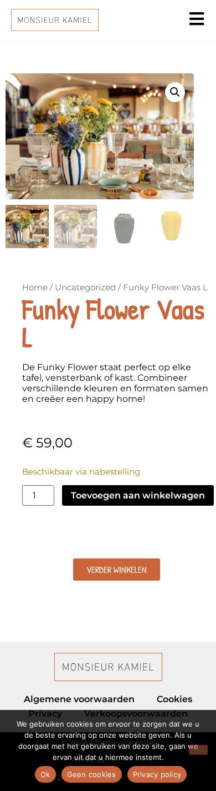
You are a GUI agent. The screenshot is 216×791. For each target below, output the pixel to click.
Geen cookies (91, 774)
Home (35, 288)
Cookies (174, 699)
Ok (45, 774)
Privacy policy (157, 774)
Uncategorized (85, 288)
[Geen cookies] (198, 750)
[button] (175, 92)
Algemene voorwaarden (79, 699)
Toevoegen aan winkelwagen (138, 495)
